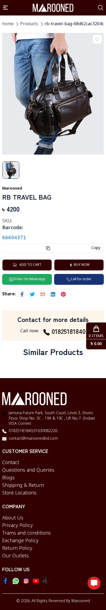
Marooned (80, 601)
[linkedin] (53, 294)
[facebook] (22, 294)
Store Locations (19, 493)
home (8, 24)
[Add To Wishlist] (97, 39)
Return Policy (17, 548)
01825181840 (69, 331)
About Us (12, 518)
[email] (43, 294)
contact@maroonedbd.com (33, 438)
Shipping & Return (23, 485)
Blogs (8, 478)
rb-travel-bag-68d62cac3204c (74, 24)
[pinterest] (63, 294)
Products (29, 24)
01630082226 (45, 431)
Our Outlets (15, 556)
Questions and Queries (28, 470)
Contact (10, 462)
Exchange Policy (20, 541)
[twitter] (32, 294)
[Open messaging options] (94, 583)
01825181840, (21, 431)
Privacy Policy (17, 525)
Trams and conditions (26, 533)
